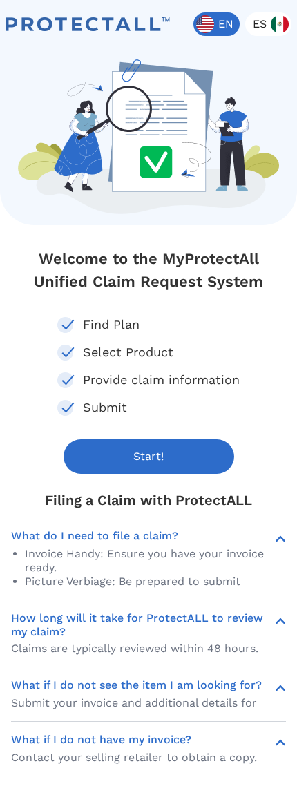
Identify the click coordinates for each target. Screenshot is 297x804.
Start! (148, 456)
